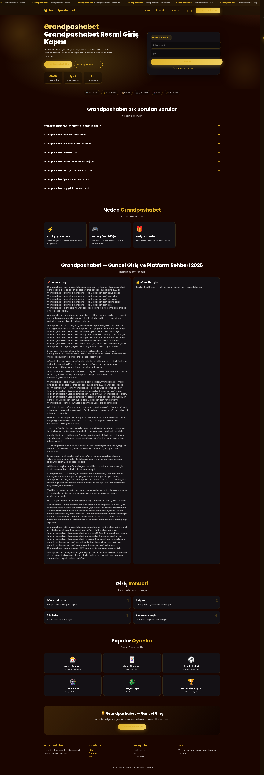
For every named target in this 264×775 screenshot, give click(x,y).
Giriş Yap (188, 10)
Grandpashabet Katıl (132, 726)
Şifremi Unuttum (180, 68)
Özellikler (93, 753)
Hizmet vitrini (161, 10)
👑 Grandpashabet (59, 10)
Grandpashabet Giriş (207, 10)
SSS (90, 756)
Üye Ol (191, 68)
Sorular (147, 10)
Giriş (91, 750)
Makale (175, 10)
